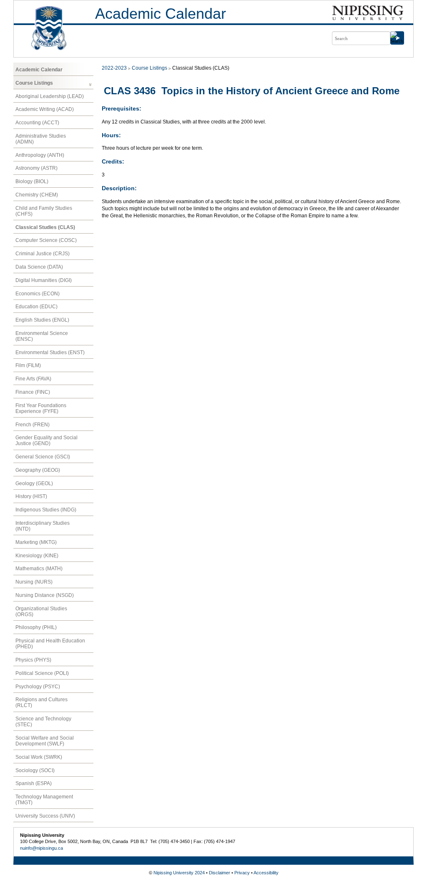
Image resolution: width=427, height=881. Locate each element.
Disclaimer (219, 872)
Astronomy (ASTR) (36, 168)
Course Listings (34, 83)
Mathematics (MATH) (39, 568)
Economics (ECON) (37, 294)
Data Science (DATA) (39, 267)
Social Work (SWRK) (38, 757)
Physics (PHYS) (33, 660)
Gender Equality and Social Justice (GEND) (46, 440)
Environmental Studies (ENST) (50, 352)
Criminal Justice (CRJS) (42, 254)
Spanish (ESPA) (33, 783)
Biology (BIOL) (31, 181)
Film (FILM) (28, 365)
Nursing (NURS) (34, 582)
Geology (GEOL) (34, 483)
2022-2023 (114, 68)
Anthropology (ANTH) (39, 155)
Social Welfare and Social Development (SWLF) (44, 741)
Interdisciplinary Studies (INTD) (42, 526)
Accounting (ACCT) (37, 123)
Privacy (242, 872)
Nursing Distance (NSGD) (44, 595)
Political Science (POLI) (42, 673)
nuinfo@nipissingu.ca (41, 848)
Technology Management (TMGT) (44, 799)
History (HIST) (31, 496)
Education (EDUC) (36, 307)
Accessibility (266, 872)
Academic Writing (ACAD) (44, 109)
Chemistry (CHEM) (36, 195)
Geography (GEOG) (37, 470)
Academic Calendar (160, 13)
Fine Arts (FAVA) (33, 379)
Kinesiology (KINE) (36, 556)
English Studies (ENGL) (42, 320)
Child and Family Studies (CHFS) (43, 211)
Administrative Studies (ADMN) (40, 139)
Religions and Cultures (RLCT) (41, 702)
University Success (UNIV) (45, 816)
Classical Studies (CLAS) (45, 227)
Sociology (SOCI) (35, 770)
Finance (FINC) (32, 392)
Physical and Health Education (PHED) (50, 643)
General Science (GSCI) (42, 457)
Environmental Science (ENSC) (41, 336)
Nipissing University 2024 (179, 872)
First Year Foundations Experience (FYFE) (40, 408)
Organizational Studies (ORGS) (41, 611)
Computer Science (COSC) (46, 240)
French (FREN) (32, 425)
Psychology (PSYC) (37, 687)
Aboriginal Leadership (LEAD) (49, 96)
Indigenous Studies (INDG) (45, 510)
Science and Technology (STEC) (43, 721)
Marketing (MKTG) (36, 542)
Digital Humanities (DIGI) (43, 280)
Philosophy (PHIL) (36, 627)
